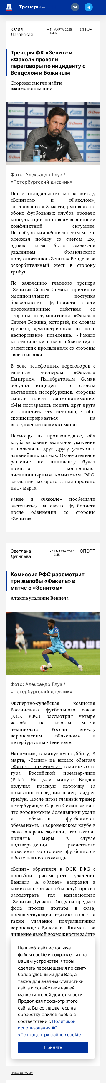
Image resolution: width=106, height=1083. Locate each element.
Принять (53, 1047)
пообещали (82, 499)
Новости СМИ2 (22, 1073)
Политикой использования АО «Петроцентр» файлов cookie (49, 1027)
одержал (23, 239)
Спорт (87, 29)
